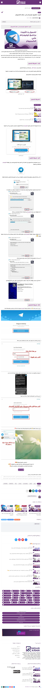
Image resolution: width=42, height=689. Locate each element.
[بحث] (2, 2)
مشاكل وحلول (6, 602)
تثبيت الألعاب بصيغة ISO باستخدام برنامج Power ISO (24, 114)
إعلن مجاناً (21, 622)
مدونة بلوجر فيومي (21, 617)
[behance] (16, 539)
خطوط (15, 597)
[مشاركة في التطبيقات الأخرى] (27, 491)
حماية (22, 597)
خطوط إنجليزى (7, 597)
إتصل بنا (18, 657)
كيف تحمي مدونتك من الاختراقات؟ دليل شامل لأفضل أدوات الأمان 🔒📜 (19, 570)
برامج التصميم (35, 595)
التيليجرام (26, 125)
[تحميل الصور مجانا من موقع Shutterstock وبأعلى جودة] (36, 565)
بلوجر (22, 595)
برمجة (28, 595)
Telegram (38, 485)
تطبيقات (36, 597)
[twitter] (4, 687)
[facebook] (26, 539)
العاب (36, 593)
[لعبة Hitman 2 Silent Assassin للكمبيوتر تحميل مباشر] (36, 582)
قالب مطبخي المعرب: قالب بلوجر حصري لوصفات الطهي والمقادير (19, 8)
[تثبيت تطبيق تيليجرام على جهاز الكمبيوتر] (37, 120)
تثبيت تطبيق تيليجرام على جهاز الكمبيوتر (26, 119)
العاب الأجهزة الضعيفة (26, 593)
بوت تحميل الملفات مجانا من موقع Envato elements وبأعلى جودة (21, 553)
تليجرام (31, 483)
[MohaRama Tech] (21, 2)
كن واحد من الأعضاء (21, 633)
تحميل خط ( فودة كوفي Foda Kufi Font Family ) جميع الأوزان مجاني (20, 559)
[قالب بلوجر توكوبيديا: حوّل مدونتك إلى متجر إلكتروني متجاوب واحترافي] (36, 577)
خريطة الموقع (17, 655)
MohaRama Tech (28, 686)
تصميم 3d (15, 595)
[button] (36, 491)
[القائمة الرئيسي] (40, 2)
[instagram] (19, 539)
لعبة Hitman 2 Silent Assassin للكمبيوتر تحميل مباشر (23, 581)
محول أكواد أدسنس (16, 651)
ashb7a (21, 615)
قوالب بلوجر (22, 602)
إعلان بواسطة (22, 611)
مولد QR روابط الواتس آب (15, 648)
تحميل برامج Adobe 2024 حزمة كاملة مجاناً (26, 108)
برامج (39, 12)
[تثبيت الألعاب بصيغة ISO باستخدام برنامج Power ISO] (37, 114)
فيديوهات (29, 602)
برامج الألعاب (7, 593)
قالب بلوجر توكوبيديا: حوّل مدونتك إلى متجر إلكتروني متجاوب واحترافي (20, 576)
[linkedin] (6, 687)
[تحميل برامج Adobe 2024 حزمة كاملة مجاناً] (37, 109)
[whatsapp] (2, 687)
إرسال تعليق (37, 523)
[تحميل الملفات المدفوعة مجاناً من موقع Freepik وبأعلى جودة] (36, 549)
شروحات (20, 483)
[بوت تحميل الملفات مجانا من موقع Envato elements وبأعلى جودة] (36, 554)
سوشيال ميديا (25, 483)
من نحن (18, 646)
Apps (16, 483)
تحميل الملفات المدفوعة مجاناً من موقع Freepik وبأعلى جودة (21, 548)
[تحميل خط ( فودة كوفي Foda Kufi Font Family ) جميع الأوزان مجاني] (36, 560)
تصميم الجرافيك (7, 595)
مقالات (21, 604)
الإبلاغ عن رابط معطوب (15, 653)
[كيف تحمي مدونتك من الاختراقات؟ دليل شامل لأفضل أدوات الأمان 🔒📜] (36, 571)
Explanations (11, 483)
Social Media (5, 483)
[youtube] (22, 539)
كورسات (14, 602)
